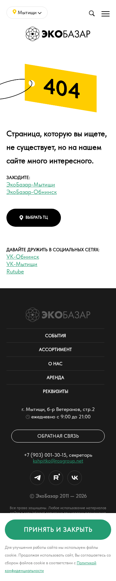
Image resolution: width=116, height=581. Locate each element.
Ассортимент (55, 349)
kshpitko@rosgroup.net (58, 461)
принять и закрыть (58, 529)
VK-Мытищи (21, 264)
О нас (55, 363)
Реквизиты (55, 391)
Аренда (55, 377)
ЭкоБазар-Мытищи (30, 184)
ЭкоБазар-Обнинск (31, 191)
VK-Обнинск (22, 256)
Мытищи (27, 12)
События (55, 335)
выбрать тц (36, 217)
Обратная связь (58, 436)
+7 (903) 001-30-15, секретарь (58, 455)
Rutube (15, 271)
